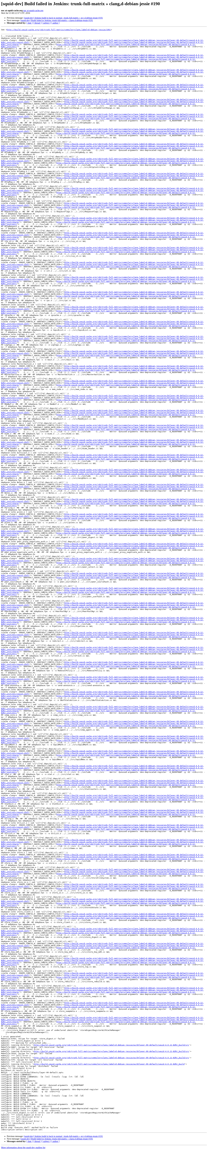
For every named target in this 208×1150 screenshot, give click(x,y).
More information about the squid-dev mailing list (23, 1147)
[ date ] (29, 23)
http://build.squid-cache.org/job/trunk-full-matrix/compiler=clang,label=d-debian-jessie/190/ (59, 30)
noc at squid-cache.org (33, 10)
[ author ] (55, 23)
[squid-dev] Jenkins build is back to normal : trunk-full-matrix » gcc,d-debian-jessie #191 (63, 18)
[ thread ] (37, 23)
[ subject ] (46, 23)
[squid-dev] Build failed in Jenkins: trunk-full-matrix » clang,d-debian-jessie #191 (56, 20)
